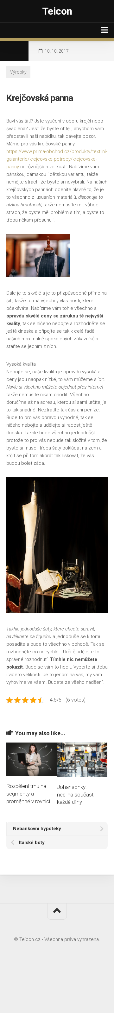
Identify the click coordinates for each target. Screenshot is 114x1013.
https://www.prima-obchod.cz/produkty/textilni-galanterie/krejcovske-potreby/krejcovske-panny (56, 159)
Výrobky (18, 72)
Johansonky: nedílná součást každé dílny (75, 794)
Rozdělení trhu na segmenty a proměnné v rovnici (28, 793)
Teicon (57, 11)
